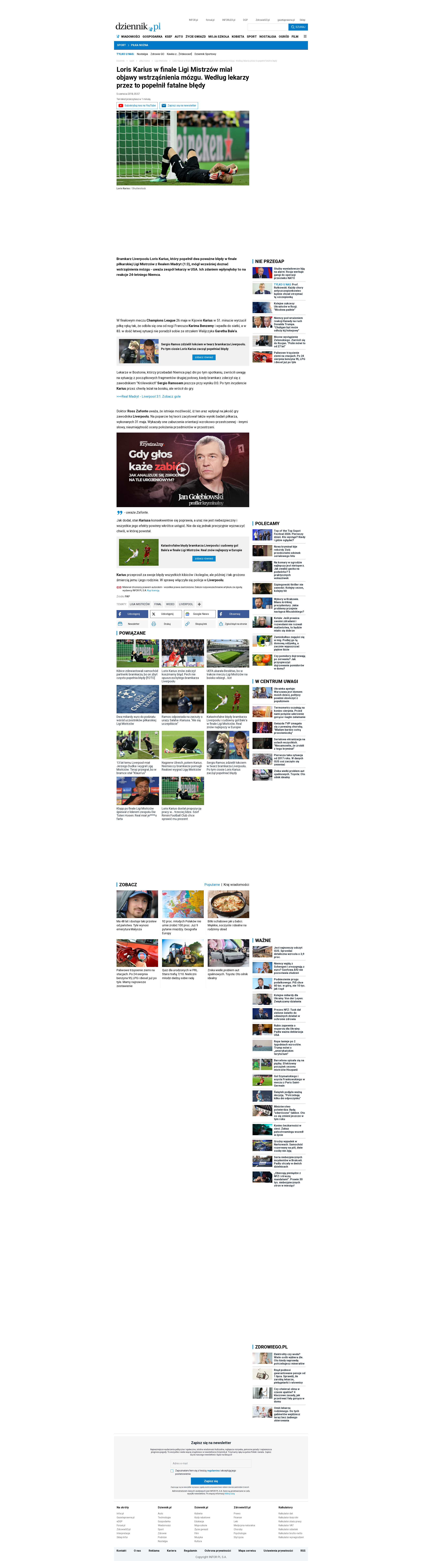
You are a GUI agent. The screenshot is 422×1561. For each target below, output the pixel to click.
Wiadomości (164, 1525)
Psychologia (240, 1533)
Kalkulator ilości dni (288, 1517)
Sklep (302, 20)
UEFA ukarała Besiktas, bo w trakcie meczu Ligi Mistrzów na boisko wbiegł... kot (227, 674)
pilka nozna (144, 61)
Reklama (154, 1550)
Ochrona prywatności (218, 1550)
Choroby (238, 1529)
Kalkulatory (286, 1507)
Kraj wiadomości (236, 885)
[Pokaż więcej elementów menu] (305, 36)
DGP (245, 20)
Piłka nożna (139, 45)
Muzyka (199, 1537)
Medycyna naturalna (244, 1525)
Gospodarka (164, 1521)
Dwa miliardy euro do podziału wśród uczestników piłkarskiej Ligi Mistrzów (136, 720)
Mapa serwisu (247, 1550)
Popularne (212, 885)
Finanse (238, 1517)
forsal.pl (210, 20)
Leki (236, 1521)
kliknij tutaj (230, 1494)
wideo (170, 604)
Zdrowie (162, 1533)
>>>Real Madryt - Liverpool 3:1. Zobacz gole (149, 396)
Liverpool (186, 604)
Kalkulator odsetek (288, 1529)
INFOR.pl (193, 20)
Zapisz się (211, 1481)
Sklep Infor (122, 1537)
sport (132, 61)
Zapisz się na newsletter (182, 105)
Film (197, 1533)
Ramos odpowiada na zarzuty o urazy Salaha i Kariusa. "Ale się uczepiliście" (182, 720)
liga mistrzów (140, 604)
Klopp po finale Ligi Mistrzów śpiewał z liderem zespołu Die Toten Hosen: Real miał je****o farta (137, 814)
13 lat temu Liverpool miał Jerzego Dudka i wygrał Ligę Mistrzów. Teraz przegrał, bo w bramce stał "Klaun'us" (136, 768)
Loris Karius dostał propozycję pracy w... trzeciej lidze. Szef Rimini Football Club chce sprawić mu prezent (181, 814)
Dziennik (120, 61)
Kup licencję (153, 590)
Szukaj (300, 27)
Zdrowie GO (157, 54)
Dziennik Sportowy (205, 54)
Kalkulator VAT (286, 1525)
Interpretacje (123, 1533)
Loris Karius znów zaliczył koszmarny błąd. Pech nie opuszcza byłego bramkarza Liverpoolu (180, 676)
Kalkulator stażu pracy (290, 1521)
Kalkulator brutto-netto (290, 1533)
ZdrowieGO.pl (263, 20)
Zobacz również (204, 357)
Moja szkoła (201, 1525)
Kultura (198, 1541)
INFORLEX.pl (228, 20)
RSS (303, 1550)
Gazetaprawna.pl (126, 1517)
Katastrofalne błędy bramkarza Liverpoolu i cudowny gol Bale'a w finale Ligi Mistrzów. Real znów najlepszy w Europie (201, 548)
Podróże (162, 1537)
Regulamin (190, 1550)
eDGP (119, 1521)
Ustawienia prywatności (278, 1550)
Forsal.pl (121, 1525)
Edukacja (199, 1521)
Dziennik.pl (164, 1507)
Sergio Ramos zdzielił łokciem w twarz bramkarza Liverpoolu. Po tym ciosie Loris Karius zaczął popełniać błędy (203, 346)
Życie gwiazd (201, 1529)
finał (158, 604)
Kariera (171, 1550)
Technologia (164, 1517)
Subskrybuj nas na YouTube (140, 105)
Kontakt (121, 1550)
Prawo (237, 1513)
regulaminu (213, 1470)
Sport (121, 45)
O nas (137, 1550)
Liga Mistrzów (161, 61)
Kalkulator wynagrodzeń (291, 1537)
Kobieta (198, 1513)
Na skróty (123, 1507)
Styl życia (238, 1537)
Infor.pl (120, 1513)
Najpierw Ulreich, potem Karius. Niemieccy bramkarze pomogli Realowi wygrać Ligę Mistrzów (182, 766)
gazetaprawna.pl (286, 20)
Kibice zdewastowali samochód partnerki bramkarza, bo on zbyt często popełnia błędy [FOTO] (137, 674)
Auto (160, 1513)
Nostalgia (142, 54)
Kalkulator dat (286, 1513)
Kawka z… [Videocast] (179, 54)
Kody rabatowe (202, 1517)
